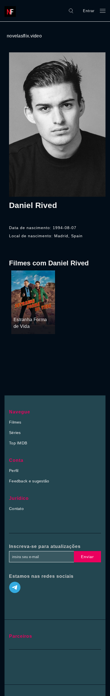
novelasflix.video (24, 35)
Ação (33, 309)
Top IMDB (18, 443)
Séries (15, 432)
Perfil (14, 470)
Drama (20, 309)
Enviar (87, 556)
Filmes (15, 422)
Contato (16, 508)
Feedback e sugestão (29, 481)
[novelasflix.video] (12, 11)
